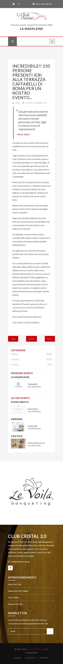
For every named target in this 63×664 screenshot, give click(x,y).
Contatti (30, 658)
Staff (17, 103)
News (32, 354)
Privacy (44, 658)
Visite (32, 365)
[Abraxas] (18, 426)
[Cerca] (12, 41)
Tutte (31, 339)
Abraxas (17, 419)
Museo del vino (15, 604)
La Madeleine (31, 28)
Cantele (17, 436)
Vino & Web (13, 597)
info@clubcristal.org (20, 561)
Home (17, 658)
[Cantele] (18, 443)
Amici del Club (14, 584)
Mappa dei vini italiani (18, 591)
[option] (31, 492)
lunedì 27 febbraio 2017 (36, 103)
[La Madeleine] (18, 384)
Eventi (32, 359)
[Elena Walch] (18, 409)
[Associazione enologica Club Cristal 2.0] (31, 15)
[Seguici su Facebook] (19, 4)
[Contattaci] (14, 4)
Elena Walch (20, 401)
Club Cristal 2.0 (27, 536)
